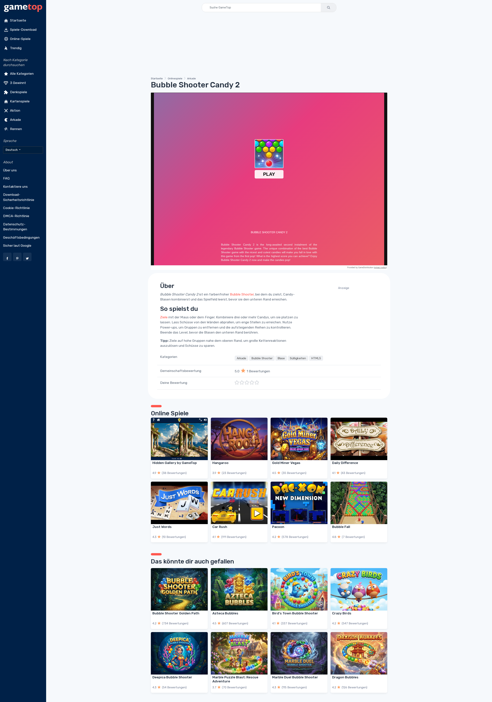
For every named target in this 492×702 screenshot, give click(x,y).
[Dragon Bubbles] (359, 653)
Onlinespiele (175, 78)
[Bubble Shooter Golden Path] (179, 589)
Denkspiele (18, 92)
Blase (281, 358)
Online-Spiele (20, 39)
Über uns (10, 170)
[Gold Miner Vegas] (299, 439)
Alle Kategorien (21, 73)
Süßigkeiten (298, 358)
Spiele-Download (23, 30)
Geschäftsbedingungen (21, 237)
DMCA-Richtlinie (16, 216)
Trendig (15, 48)
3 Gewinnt (17, 83)
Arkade (15, 119)
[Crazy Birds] (359, 589)
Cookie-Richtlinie (16, 208)
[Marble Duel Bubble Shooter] (299, 653)
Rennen (15, 129)
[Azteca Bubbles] (239, 589)
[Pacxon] (299, 503)
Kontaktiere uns (15, 186)
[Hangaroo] (239, 439)
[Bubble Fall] (359, 503)
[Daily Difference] (359, 439)
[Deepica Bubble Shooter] (179, 653)
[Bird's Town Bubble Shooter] (299, 589)
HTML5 (316, 358)
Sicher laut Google (17, 245)
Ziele (164, 317)
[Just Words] (179, 503)
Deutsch (12, 150)
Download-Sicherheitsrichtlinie (18, 197)
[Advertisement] (266, 45)
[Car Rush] (239, 503)
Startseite (17, 20)
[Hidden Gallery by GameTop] (179, 439)
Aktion (14, 110)
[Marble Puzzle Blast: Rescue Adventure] (239, 653)
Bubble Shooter (242, 294)
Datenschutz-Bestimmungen (15, 226)
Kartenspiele (19, 101)
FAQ (6, 178)
